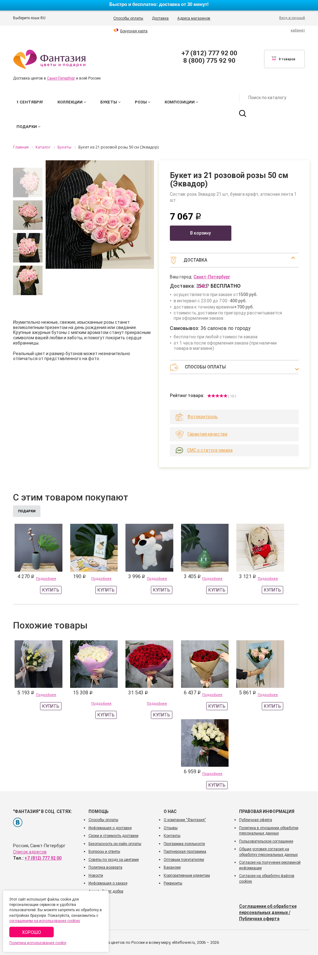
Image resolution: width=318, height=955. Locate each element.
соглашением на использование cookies (44, 921)
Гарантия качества (207, 434)
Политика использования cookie (37, 943)
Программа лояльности (184, 844)
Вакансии (172, 867)
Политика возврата (105, 867)
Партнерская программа (185, 851)
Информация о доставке (110, 828)
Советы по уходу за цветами (114, 859)
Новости (96, 875)
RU (42, 18)
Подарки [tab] (26, 511)
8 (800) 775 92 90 (209, 60)
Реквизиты (173, 883)
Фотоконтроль (202, 416)
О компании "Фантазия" (185, 820)
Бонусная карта (134, 31)
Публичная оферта (255, 820)
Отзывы (171, 828)
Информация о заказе (108, 883)
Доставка (160, 18)
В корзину (200, 233)
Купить (50, 589)
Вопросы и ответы (104, 851)
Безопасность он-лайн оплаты (115, 844)
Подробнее (46, 579)
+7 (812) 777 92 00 (209, 53)
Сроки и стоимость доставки (114, 836)
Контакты (172, 836)
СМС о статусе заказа (210, 450)
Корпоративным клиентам (187, 875)
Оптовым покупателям (184, 859)
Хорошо (31, 932)
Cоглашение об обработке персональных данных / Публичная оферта (268, 912)
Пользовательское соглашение (266, 841)
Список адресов (30, 851)
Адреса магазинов (193, 18)
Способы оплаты (128, 18)
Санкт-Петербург (61, 78)
